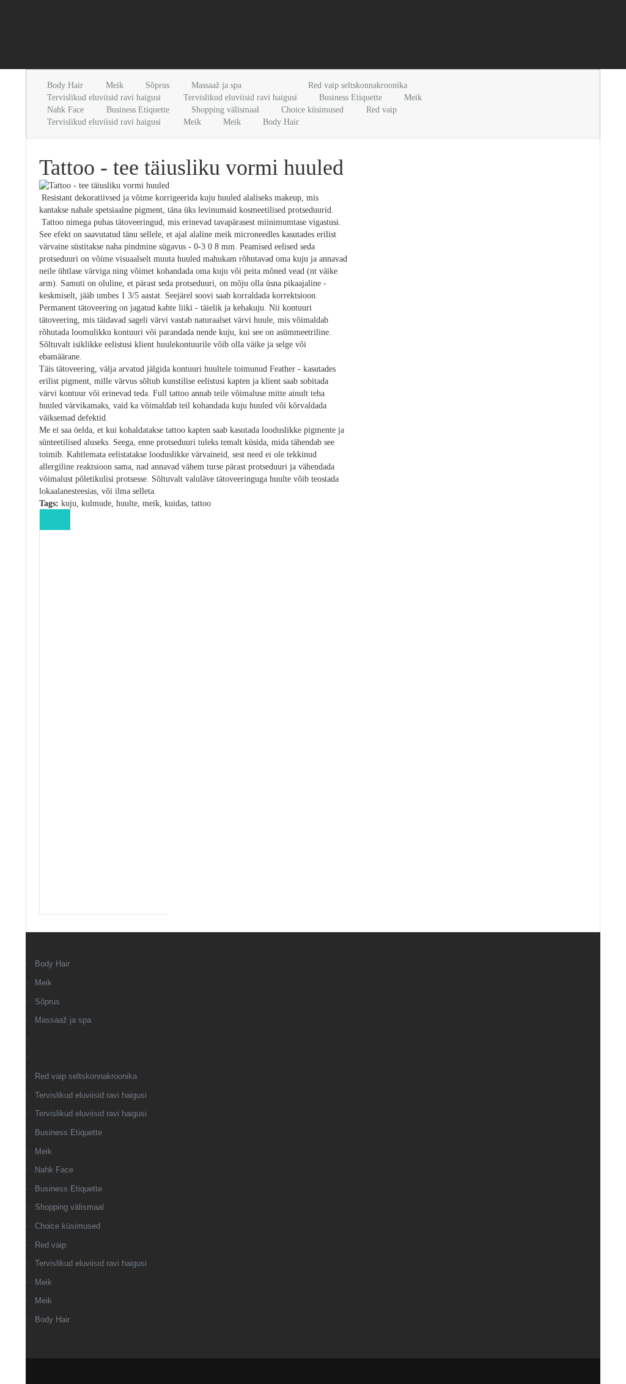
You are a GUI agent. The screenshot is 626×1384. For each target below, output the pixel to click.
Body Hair (65, 85)
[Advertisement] (169, 36)
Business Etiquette (350, 97)
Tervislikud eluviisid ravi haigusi (104, 97)
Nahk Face (65, 109)
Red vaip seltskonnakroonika (357, 85)
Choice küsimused (312, 109)
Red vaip (381, 109)
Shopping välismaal (225, 109)
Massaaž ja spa (216, 85)
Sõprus (157, 85)
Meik (114, 85)
